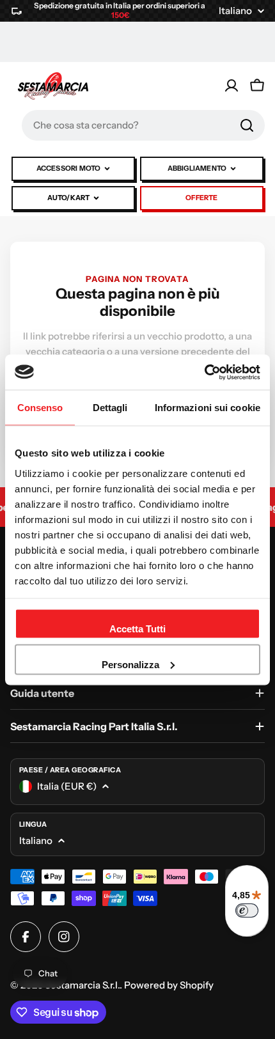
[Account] (231, 85)
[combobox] (143, 125)
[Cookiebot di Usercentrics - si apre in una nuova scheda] (204, 372)
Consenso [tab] (40, 407)
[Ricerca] (247, 125)
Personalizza (130, 664)
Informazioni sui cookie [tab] (207, 407)
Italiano (235, 10)
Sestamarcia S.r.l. (82, 985)
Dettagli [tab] (110, 407)
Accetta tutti (137, 628)
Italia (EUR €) (67, 786)
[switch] (246, 910)
